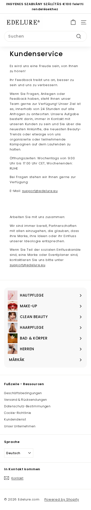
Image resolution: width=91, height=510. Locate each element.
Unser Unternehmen (20, 426)
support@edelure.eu (40, 191)
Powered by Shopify (61, 499)
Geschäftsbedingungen (23, 393)
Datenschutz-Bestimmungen (27, 406)
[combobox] (45, 36)
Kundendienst (15, 419)
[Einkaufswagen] (73, 22)
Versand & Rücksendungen (25, 400)
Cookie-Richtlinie (17, 413)
